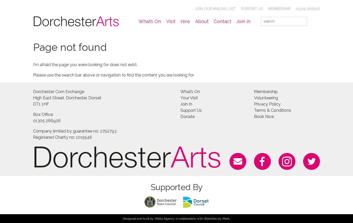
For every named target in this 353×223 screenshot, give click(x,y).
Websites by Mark (217, 218)
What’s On (150, 21)
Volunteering (266, 97)
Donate (187, 116)
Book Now (264, 116)
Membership (279, 9)
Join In (186, 104)
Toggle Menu (316, 21)
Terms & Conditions (272, 110)
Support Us (252, 9)
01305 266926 (308, 9)
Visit (170, 21)
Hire (185, 21)
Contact (222, 21)
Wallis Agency (165, 218)
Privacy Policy (267, 104)
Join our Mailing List (215, 9)
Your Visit (189, 97)
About (202, 21)
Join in (243, 21)
